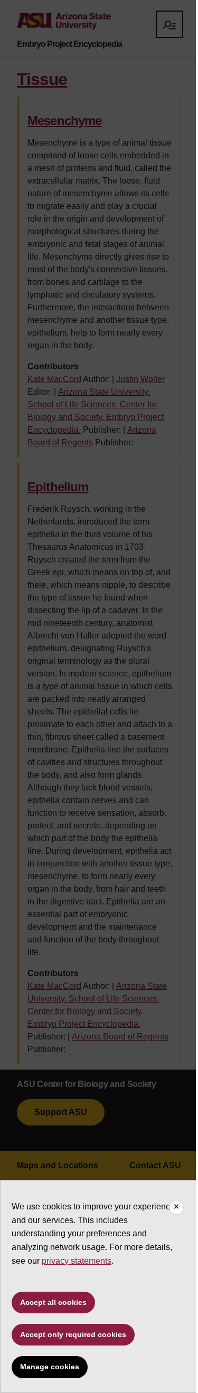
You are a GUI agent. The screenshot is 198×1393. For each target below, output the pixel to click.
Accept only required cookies (73, 1334)
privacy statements (76, 1260)
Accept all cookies (53, 1302)
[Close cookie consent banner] (176, 1207)
